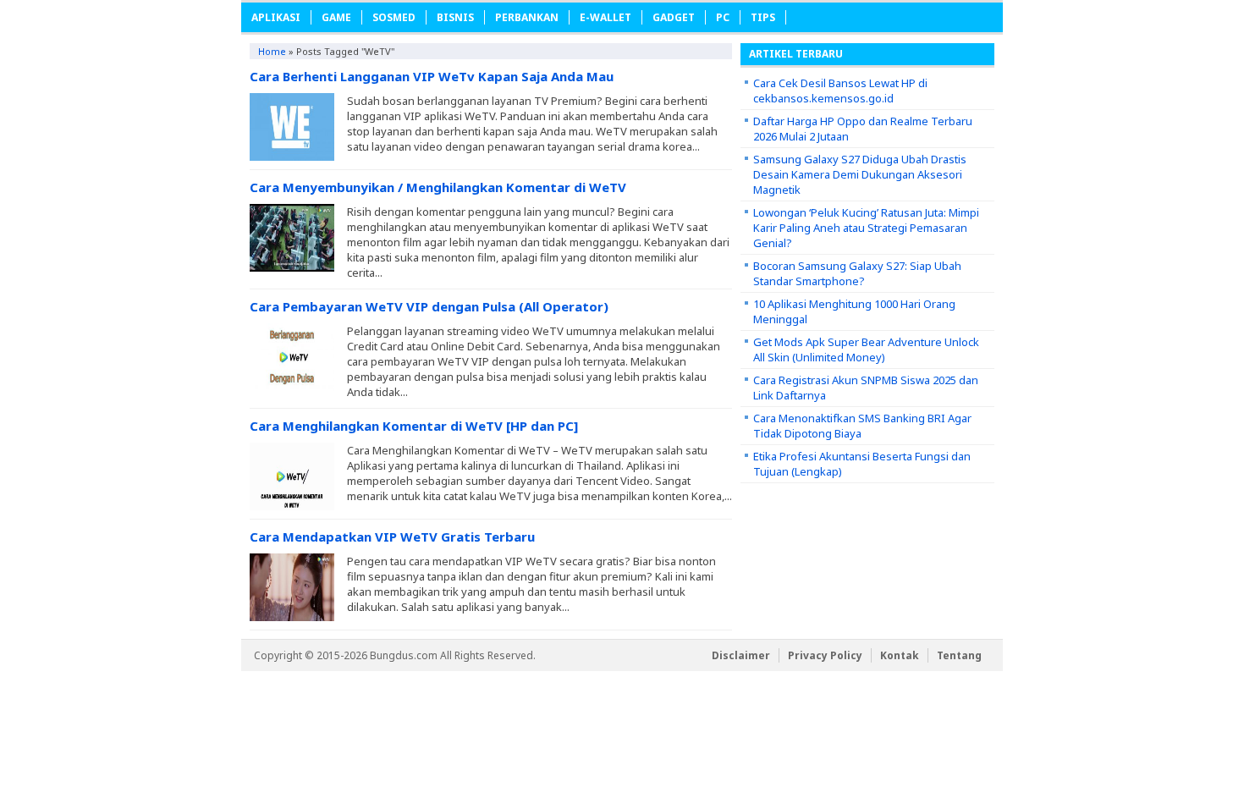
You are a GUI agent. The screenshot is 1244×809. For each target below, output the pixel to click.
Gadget (673, 17)
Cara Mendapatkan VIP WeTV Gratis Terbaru (392, 536)
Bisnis (455, 17)
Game (336, 17)
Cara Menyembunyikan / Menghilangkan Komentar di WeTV (438, 187)
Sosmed (394, 17)
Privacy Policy (825, 655)
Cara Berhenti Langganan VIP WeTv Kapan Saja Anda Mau (432, 76)
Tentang (959, 655)
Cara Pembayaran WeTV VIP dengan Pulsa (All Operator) (429, 306)
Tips (763, 17)
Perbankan (527, 17)
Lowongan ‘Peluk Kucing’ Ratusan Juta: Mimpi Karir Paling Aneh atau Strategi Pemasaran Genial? (866, 227)
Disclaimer (741, 655)
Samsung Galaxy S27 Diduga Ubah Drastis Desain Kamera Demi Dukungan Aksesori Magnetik (859, 174)
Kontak (899, 655)
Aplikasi (275, 17)
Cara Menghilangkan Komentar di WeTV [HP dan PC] (414, 425)
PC (722, 17)
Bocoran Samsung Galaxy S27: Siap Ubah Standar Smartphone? (857, 273)
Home (272, 51)
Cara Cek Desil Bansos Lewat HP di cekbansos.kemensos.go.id (840, 90)
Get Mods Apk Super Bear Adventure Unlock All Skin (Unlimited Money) (866, 349)
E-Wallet (605, 17)
